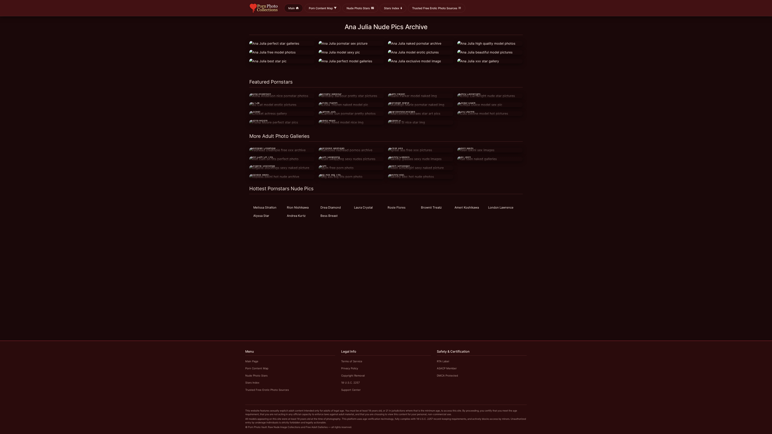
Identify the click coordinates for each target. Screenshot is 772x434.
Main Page (251, 361)
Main (291, 8)
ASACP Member (447, 368)
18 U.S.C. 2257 (350, 382)
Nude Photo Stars (358, 8)
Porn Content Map (321, 8)
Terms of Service (351, 361)
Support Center (351, 389)
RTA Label (443, 361)
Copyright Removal (353, 375)
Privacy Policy (349, 368)
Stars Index (391, 8)
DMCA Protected (447, 375)
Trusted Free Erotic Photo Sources (434, 8)
